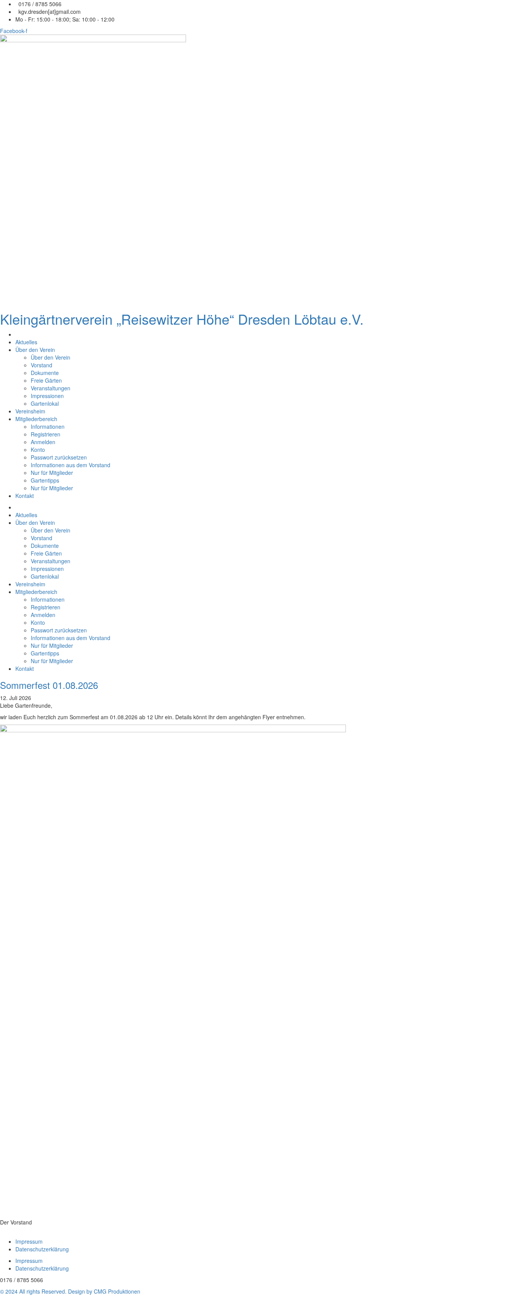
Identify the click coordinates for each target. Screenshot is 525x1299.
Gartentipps (45, 480)
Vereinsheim (30, 411)
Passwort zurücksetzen (59, 457)
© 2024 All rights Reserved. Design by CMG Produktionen (70, 1291)
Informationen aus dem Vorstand (70, 465)
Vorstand (41, 365)
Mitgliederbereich (36, 419)
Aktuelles (26, 342)
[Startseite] (16, 334)
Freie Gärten (46, 380)
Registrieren (45, 434)
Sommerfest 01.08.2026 (49, 685)
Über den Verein (35, 349)
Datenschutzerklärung (42, 1249)
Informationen (48, 426)
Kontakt (24, 495)
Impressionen (47, 396)
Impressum (29, 1241)
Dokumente (45, 373)
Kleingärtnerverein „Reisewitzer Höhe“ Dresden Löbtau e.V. (182, 318)
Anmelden (43, 442)
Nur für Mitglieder (52, 472)
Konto (38, 449)
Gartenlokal (45, 403)
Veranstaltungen (50, 388)
